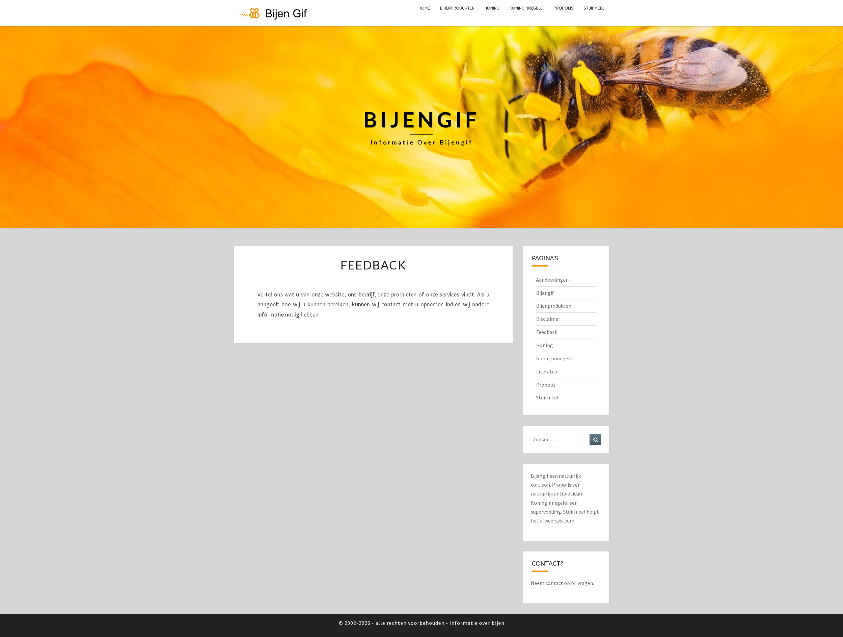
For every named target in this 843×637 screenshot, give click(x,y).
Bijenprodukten (457, 8)
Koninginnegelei (526, 8)
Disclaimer (548, 319)
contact (554, 583)
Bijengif (545, 293)
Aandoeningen (552, 279)
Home (424, 8)
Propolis (564, 8)
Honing (492, 8)
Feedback (546, 332)
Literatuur (547, 371)
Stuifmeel (594, 8)
